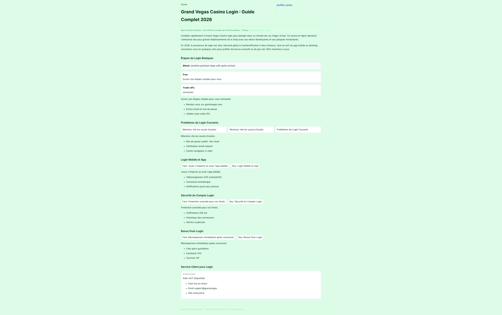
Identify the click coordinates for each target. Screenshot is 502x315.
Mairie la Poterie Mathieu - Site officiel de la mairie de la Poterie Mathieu (210, 30)
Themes (245, 30)
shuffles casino (284, 5)
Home (184, 4)
